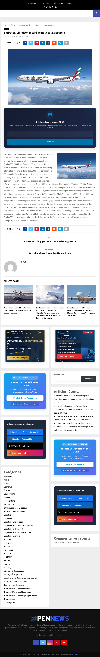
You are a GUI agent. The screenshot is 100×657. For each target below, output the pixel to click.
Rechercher (59, 374)
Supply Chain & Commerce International (20, 578)
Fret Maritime (9, 501)
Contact (70, 3)
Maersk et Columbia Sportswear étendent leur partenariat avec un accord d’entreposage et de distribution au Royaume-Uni (73, 426)
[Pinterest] (57, 642)
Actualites (8, 476)
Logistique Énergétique (13, 522)
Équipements (9, 494)
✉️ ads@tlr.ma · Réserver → (25, 398)
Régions (7, 564)
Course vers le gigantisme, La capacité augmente (50, 241)
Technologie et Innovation (14, 585)
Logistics (7, 515)
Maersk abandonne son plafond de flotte (70, 406)
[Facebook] (36, 642)
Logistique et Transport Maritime (17, 532)
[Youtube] (64, 642)
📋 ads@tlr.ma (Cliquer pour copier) (25, 404)
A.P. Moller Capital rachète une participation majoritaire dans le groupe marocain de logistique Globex (74, 399)
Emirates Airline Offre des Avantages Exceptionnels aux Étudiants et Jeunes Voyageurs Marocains (81, 311)
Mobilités (7, 543)
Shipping (7, 567)
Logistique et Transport (13, 529)
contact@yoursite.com (55, 635)
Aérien (7, 29)
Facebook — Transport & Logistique (25, 432)
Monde (7, 546)
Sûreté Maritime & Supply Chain (17, 581)
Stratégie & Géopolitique (14, 571)
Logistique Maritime (12, 536)
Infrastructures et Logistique (15, 508)
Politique (7, 553)
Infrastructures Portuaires (14, 511)
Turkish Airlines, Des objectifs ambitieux (50, 253)
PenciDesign (75, 654)
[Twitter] (43, 642)
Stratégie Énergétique (13, 574)
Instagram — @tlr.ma (19, 453)
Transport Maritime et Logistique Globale (20, 595)
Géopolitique (9, 504)
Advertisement (59, 3)
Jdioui (8, 36)
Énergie (7, 490)
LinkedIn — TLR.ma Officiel (21, 439)
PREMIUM (8, 557)
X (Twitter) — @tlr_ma (18, 446)
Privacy (49, 3)
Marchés (7, 539)
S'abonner (50, 141)
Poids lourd (8, 550)
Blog (42, 3)
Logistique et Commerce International (19, 525)
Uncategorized (10, 602)
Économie (8, 487)
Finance (7, 497)
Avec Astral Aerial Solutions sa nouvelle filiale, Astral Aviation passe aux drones (17, 310)
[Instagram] (50, 642)
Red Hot (7, 560)
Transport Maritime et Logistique (17, 592)
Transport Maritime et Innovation (17, 588)
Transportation (10, 599)
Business (7, 483)
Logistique (8, 518)
